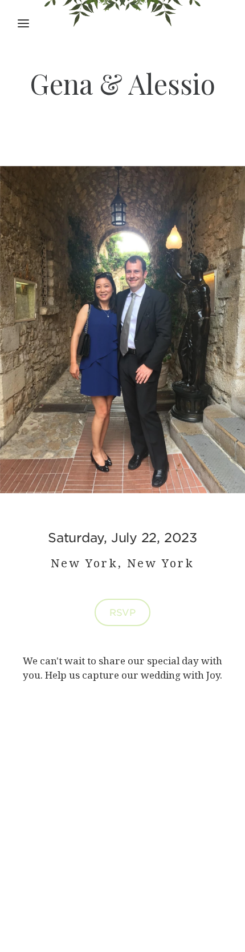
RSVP (122, 612)
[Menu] (23, 23)
